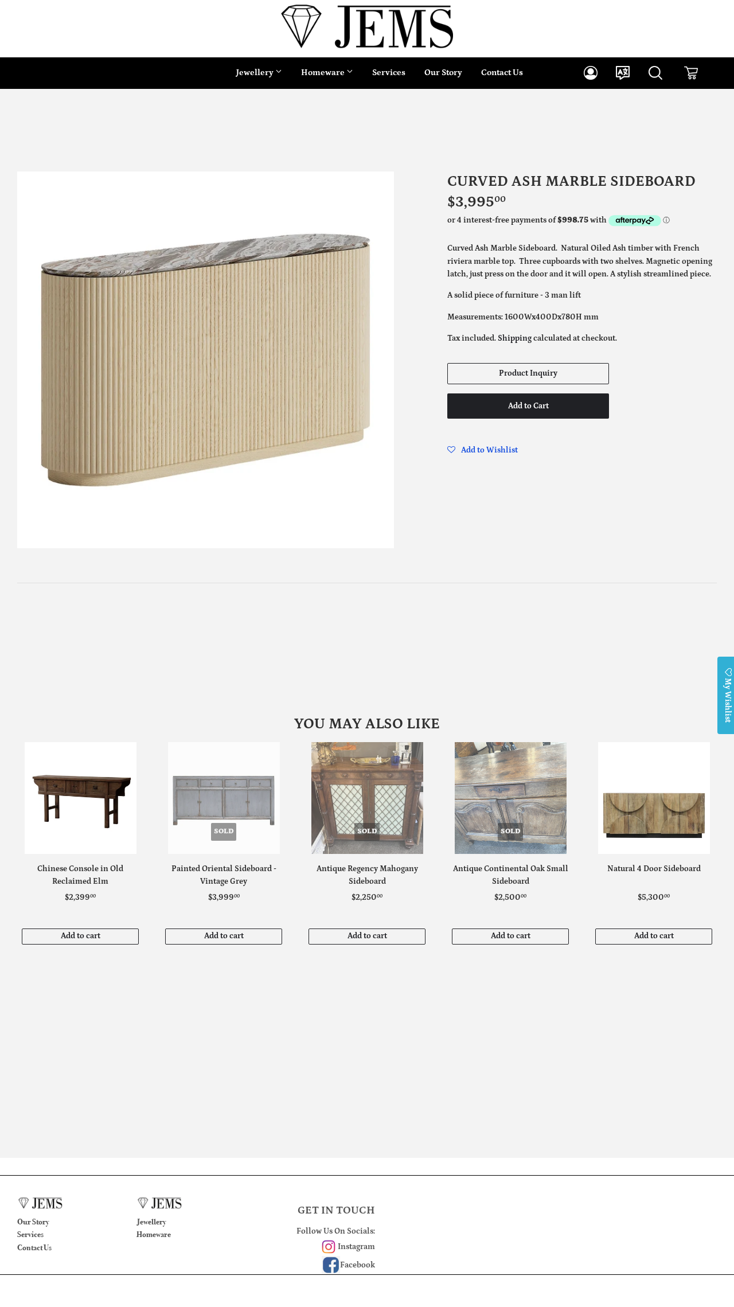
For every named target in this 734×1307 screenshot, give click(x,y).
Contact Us (502, 72)
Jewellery (255, 72)
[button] (482, 450)
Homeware (323, 72)
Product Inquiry (528, 373)
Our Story (443, 72)
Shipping (515, 338)
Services (388, 72)
